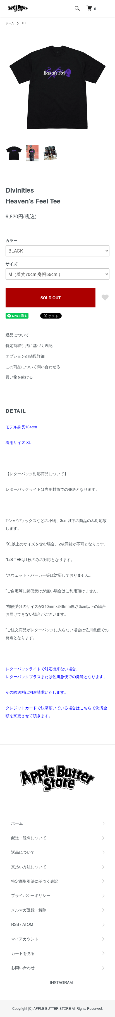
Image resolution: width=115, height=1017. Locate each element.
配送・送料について (28, 837)
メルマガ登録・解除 (28, 909)
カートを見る (23, 953)
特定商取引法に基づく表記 (29, 345)
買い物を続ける (19, 377)
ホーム (10, 23)
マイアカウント (25, 938)
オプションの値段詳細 (25, 356)
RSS (15, 924)
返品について (17, 335)
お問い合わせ (23, 967)
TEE (24, 23)
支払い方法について (28, 866)
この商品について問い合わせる (33, 366)
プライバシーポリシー (30, 895)
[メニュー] (106, 8)
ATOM (27, 924)
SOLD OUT (50, 297)
